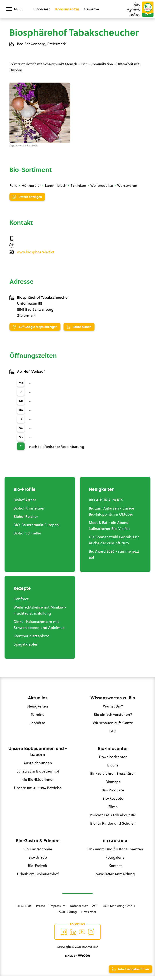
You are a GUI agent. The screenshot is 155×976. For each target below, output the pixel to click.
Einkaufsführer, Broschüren (113, 773)
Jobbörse (37, 722)
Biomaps (113, 781)
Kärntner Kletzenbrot (31, 635)
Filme (113, 806)
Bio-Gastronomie (37, 849)
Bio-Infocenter (113, 749)
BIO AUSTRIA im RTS (106, 499)
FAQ (112, 731)
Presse (40, 906)
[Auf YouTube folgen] (82, 931)
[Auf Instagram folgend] (91, 931)
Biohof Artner (25, 499)
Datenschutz (79, 906)
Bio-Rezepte (112, 798)
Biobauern (42, 9)
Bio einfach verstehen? (113, 714)
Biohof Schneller (27, 533)
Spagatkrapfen (26, 644)
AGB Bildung (68, 912)
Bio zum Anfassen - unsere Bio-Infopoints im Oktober (111, 511)
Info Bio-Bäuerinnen (38, 779)
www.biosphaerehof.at (35, 252)
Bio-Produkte (113, 790)
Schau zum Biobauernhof (37, 771)
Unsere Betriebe (37, 787)
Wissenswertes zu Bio (113, 698)
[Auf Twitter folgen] (73, 931)
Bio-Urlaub (38, 857)
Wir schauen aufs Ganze (113, 722)
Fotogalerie (115, 857)
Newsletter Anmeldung (115, 874)
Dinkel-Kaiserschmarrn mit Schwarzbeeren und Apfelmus (39, 624)
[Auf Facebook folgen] (63, 931)
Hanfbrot (21, 598)
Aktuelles (37, 698)
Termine (37, 714)
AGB (95, 906)
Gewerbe (91, 9)
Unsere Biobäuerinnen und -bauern (37, 752)
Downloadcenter (113, 756)
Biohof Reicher (26, 516)
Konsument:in (67, 9)
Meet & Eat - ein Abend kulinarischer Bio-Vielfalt (109, 525)
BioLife (113, 765)
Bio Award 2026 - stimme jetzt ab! (114, 554)
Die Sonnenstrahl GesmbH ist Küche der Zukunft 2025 (114, 539)
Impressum (57, 906)
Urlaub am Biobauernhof (37, 874)
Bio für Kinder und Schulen (113, 823)
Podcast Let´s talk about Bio (113, 815)
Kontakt (115, 865)
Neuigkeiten (37, 706)
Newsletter (88, 912)
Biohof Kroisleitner (29, 508)
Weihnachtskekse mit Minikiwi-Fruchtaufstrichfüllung (40, 610)
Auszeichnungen (37, 762)
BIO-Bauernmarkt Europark (37, 524)
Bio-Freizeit (37, 865)
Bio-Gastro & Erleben (38, 841)
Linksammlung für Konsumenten (115, 849)
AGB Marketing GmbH (119, 906)
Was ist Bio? (113, 706)
